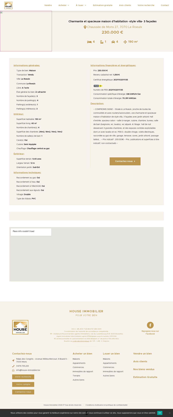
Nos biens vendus (143, 369)
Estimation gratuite (102, 5)
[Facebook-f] (150, 325)
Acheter (63, 5)
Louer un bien (111, 354)
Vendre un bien (142, 354)
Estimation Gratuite (145, 377)
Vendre (48, 5)
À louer (80, 5)
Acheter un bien (82, 354)
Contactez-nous (22, 354)
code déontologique (81, 341)
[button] (125, 161)
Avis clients (125, 5)
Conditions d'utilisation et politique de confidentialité (106, 405)
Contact (165, 5)
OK (160, 413)
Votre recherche (146, 5)
